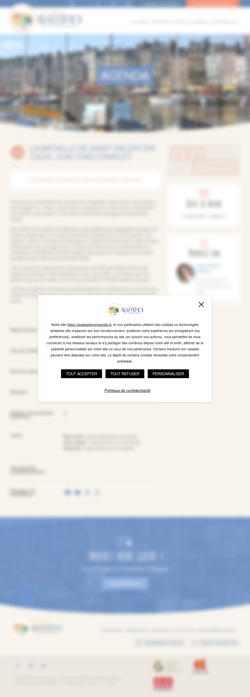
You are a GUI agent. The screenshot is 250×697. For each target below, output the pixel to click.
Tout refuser (124, 373)
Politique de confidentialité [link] (127, 390)
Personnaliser (168, 373)
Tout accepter (81, 373)
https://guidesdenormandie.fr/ (89, 324)
